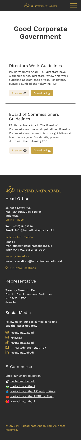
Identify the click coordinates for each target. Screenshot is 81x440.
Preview (17, 93)
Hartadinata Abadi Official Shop (31, 396)
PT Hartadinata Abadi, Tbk (28, 347)
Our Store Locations (22, 267)
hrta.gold (16, 337)
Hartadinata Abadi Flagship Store (32, 391)
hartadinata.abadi (22, 332)
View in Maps (15, 219)
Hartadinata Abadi (22, 386)
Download (40, 93)
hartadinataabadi (22, 352)
